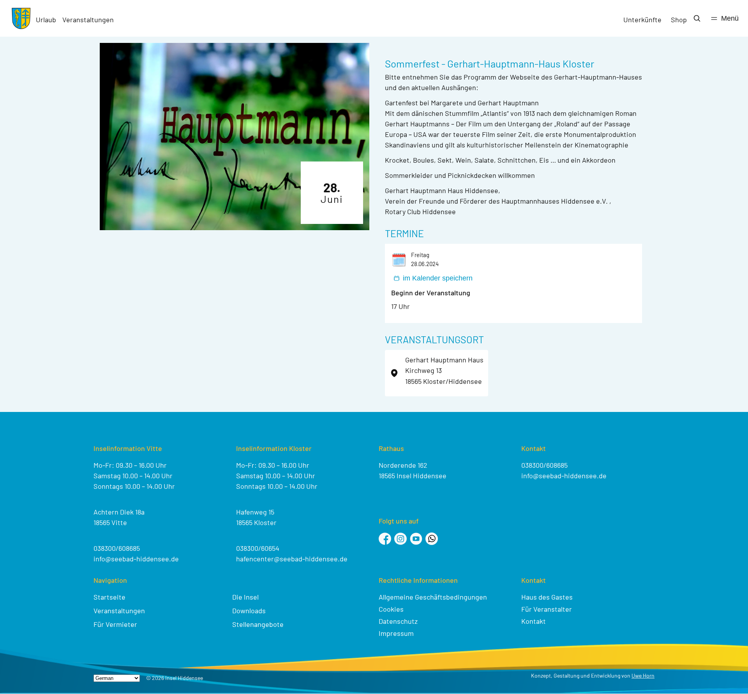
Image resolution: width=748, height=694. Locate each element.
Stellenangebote (258, 624)
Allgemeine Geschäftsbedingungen (433, 597)
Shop (679, 19)
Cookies (391, 609)
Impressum (396, 633)
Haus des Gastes (547, 597)
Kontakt (533, 621)
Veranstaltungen (88, 19)
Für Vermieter (115, 624)
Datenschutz (398, 621)
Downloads (249, 610)
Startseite (109, 597)
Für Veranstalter (546, 609)
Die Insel (245, 597)
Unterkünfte (642, 19)
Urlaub (46, 19)
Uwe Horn (643, 675)
